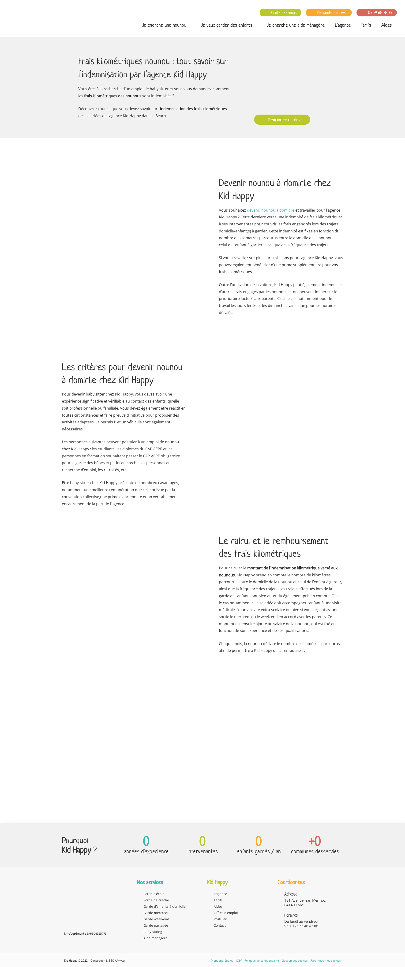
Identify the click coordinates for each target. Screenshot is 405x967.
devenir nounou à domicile (270, 210)
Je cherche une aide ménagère (296, 25)
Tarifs (366, 25)
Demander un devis (331, 12)
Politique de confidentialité (261, 961)
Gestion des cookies (295, 961)
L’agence (343, 25)
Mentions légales (222, 961)
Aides (386, 25)
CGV (239, 961)
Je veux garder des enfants (226, 25)
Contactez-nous (283, 12)
